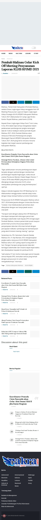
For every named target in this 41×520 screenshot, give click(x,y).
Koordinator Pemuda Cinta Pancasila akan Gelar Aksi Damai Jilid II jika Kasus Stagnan (14, 285)
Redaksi (5, 73)
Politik (30, 480)
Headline (4, 480)
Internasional (19, 475)
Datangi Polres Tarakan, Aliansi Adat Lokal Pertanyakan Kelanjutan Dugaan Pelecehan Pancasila (17, 162)
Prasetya (5, 289)
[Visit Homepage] (17, 48)
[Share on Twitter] (13, 102)
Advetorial (9, 59)
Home (3, 53)
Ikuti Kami (13, 346)
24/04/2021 (14, 73)
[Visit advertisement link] (20, 1)
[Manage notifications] (4, 515)
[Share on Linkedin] (20, 102)
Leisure (28, 53)
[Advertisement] (20, 23)
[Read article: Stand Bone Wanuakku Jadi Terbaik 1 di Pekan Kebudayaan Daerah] (35, 311)
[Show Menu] (2, 48)
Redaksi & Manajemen (9, 495)
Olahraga (31, 475)
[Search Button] (39, 48)
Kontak (3, 498)
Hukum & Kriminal (4, 484)
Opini (30, 478)
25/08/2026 (12, 325)
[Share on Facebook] (5, 102)
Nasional (18, 483)
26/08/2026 (12, 289)
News (11, 53)
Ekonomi (4, 478)
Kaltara (19, 53)
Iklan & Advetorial (7, 506)
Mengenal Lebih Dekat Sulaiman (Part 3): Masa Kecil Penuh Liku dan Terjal (26, 423)
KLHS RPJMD (29, 265)
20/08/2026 (12, 336)
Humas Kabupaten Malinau (14, 265)
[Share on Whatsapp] (28, 102)
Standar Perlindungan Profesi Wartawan (15, 504)
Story (36, 53)
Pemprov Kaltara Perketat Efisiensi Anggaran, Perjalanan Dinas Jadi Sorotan (26, 414)
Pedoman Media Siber (8, 501)
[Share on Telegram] (36, 102)
